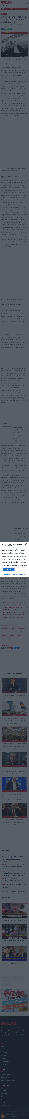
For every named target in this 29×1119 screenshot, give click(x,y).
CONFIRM (8, 569)
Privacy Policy (22, 574)
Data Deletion (7, 574)
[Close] (26, 544)
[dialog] (14, 559)
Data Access (14, 574)
